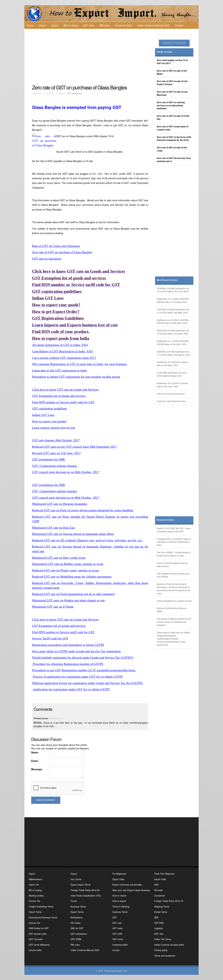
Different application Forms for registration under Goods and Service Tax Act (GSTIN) (87, 683)
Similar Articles (164, 51)
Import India (160, 879)
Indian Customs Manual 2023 (153, 25)
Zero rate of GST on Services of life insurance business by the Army (174, 139)
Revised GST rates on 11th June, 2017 (56, 453)
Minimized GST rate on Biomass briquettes (59, 504)
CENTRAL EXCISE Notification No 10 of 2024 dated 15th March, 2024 (173, 353)
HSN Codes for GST (39, 928)
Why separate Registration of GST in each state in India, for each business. (79, 364)
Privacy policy (160, 950)
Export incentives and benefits (127, 884)
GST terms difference (39, 944)
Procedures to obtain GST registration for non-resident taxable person (76, 376)
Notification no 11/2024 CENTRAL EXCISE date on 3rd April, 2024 (173, 343)
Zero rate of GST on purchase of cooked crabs (172, 128)
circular (115, 950)
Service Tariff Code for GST (50, 638)
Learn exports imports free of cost (53, 427)
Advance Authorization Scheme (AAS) (172, 610)
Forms (74, 901)
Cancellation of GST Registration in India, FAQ (62, 351)
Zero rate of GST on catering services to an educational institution (171, 105)
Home (30, 25)
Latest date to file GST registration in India (59, 370)
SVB (156, 917)
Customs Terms (120, 911)
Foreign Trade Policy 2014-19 (168, 901)
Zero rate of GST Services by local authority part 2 (174, 160)
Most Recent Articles (167, 280)
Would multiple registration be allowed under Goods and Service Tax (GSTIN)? (82, 657)
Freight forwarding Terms (41, 906)
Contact (179, 25)
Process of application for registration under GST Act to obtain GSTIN (77, 676)
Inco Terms (76, 879)
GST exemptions (74, 93)
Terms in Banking (120, 906)
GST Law (117, 922)
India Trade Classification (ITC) (86, 895)
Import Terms (35, 911)
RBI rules (104, 25)
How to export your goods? (49, 421)
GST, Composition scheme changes (54, 466)
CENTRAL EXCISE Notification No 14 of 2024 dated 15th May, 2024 (173, 311)
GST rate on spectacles (46, 258)
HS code (158, 890)
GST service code (37, 933)
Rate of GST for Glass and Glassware (56, 246)
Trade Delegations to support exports (174, 600)
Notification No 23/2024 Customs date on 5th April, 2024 (172, 385)
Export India (118, 879)
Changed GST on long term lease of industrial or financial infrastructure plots (174, 542)
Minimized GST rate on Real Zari (53, 527)
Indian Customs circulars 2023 (169, 944)
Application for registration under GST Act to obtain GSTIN (71, 689)
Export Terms (77, 911)
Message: (37, 769)
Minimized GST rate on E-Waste (53, 606)
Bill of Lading (71, 25)
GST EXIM (76, 939)
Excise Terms (160, 911)
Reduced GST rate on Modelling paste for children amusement (72, 576)
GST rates (88, 25)
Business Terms (78, 906)
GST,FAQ (159, 922)
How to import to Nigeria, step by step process (172, 564)
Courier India (35, 950)
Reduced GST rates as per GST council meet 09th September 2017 (74, 446)
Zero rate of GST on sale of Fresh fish (173, 117)
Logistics (158, 928)
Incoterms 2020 (123, 25)
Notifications (77, 917)
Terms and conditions (164, 955)
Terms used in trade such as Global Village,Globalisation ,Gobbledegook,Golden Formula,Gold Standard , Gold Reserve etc (173, 638)
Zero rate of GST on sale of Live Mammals (172, 93)
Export (54, 25)
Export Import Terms (80, 884)
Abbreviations (35, 879)
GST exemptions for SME (48, 459)
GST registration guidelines (49, 408)
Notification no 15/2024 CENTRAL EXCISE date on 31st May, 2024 (173, 300)
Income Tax (34, 901)
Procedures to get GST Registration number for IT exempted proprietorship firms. (84, 670)
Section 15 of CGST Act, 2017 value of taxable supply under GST (174, 530)
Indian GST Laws (43, 415)
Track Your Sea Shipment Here (171, 401)
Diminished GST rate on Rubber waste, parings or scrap (67, 564)
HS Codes (75, 922)
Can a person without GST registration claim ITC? (64, 357)
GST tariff (117, 933)
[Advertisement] (90, 56)
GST (114, 917)
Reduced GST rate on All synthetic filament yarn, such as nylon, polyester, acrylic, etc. (87, 540)
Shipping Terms (161, 906)
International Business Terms (43, 917)
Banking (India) (36, 895)
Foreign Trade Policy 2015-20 (85, 890)
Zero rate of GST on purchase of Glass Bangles (62, 252)
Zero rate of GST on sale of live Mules (172, 72)
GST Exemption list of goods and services (59, 396)
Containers (159, 895)
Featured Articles (165, 519)
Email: (35, 761)
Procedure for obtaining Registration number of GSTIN (67, 664)
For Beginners (119, 873)
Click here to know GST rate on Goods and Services (65, 389)
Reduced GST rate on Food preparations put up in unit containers (73, 594)
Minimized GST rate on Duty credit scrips (59, 557)
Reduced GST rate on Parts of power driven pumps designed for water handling (82, 510)
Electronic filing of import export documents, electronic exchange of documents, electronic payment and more (173, 588)
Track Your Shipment (164, 873)
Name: (35, 752)
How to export (119, 901)
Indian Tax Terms (162, 939)
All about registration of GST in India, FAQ (60, 345)
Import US (34, 884)
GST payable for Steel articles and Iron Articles (173, 575)
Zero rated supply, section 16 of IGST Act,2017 (172, 62)
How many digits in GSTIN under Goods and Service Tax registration (76, 651)
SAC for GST (77, 928)
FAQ (156, 884)
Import (42, 25)
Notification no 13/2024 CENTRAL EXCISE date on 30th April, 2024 (173, 322)
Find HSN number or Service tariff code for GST (63, 402)
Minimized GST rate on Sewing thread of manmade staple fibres (73, 534)
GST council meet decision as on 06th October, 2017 (65, 472)
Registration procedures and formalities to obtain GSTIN (68, 645)
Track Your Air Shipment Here (171, 393)
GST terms (117, 939)
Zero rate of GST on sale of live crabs (172, 149)
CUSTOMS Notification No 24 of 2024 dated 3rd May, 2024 (172, 374)
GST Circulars (36, 939)
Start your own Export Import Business (131, 890)
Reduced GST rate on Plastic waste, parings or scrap (65, 570)
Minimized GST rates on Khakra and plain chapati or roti (68, 600)
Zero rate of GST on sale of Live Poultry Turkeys (172, 83)
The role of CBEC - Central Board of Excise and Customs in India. (174, 554)
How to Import (119, 895)
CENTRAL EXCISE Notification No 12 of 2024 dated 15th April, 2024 (173, 332)
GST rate (158, 933)
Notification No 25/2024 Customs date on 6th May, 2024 (172, 364)
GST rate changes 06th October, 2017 (56, 440)
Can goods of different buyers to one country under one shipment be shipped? (174, 621)
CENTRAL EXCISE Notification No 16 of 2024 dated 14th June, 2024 (173, 290)
